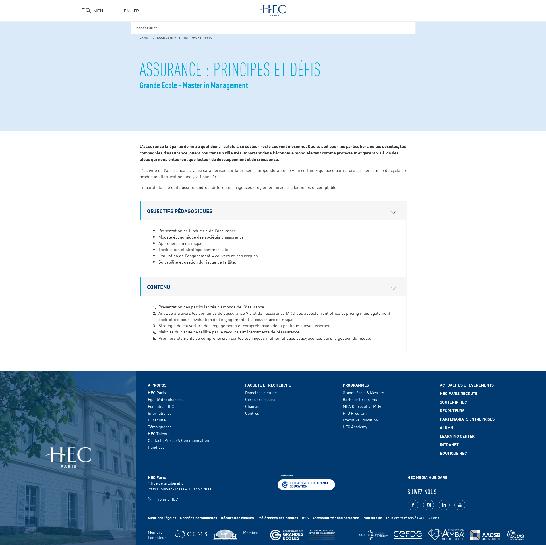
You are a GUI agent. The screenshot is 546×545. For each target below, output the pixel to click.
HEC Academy (355, 426)
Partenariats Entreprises (467, 419)
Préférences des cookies (277, 517)
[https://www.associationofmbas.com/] (446, 534)
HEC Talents (158, 433)
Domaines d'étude (261, 392)
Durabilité (157, 420)
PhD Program (355, 413)
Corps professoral (260, 399)
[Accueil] (273, 10)
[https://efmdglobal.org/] (515, 535)
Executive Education (360, 420)
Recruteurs (452, 410)
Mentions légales (162, 517)
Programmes (147, 27)
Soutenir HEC (453, 402)
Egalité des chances (165, 399)
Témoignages (159, 426)
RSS (305, 517)
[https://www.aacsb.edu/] (485, 535)
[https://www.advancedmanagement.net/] (322, 535)
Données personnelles (198, 517)
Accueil (145, 37)
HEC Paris (157, 392)
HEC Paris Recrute (458, 393)
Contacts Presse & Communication (178, 440)
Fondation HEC (161, 406)
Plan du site (372, 517)
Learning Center (457, 436)
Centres (252, 413)
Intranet (449, 444)
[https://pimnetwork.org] (225, 534)
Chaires (252, 406)
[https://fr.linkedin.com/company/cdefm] (373, 535)
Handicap (156, 447)
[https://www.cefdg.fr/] (408, 535)
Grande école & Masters (363, 392)
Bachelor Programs (360, 399)
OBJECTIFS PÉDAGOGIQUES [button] (179, 210)
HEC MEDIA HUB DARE (427, 477)
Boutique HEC (453, 453)
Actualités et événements (467, 385)
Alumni (447, 427)
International (159, 413)
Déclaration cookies (237, 517)
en (127, 10)
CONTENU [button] (158, 286)
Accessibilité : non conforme (335, 517)
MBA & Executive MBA (362, 406)
